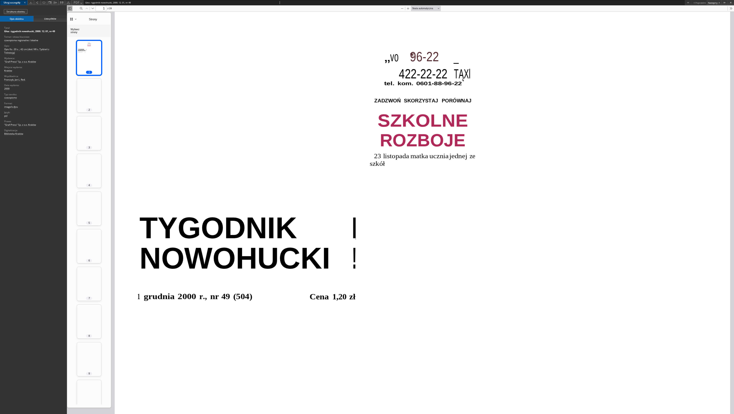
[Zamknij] (731, 2)
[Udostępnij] (37, 2)
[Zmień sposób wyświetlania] (49, 2)
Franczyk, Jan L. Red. (14, 79)
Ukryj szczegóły (12, 2)
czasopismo (10, 97)
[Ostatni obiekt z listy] (724, 2)
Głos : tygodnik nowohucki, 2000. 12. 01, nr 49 (29, 31)
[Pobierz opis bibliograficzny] (55, 2)
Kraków (8, 70)
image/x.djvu (11, 106)
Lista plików (50, 18)
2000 (7, 88)
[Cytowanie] (61, 2)
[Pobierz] (31, 2)
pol (5, 115)
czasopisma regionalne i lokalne (21, 40)
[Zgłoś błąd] (68, 2)
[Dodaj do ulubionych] (44, 2)
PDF (77, 2)
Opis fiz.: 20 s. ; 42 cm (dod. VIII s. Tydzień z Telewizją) (26, 51)
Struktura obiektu (15, 11)
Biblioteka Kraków (13, 133)
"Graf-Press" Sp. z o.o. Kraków (20, 61)
